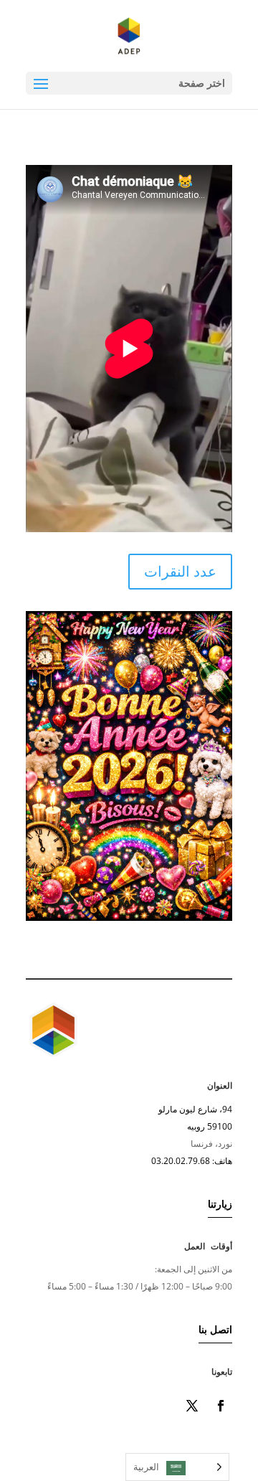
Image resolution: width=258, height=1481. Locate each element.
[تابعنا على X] (192, 1405)
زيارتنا (220, 1204)
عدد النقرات (180, 571)
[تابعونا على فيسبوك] (220, 1405)
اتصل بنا (215, 1329)
